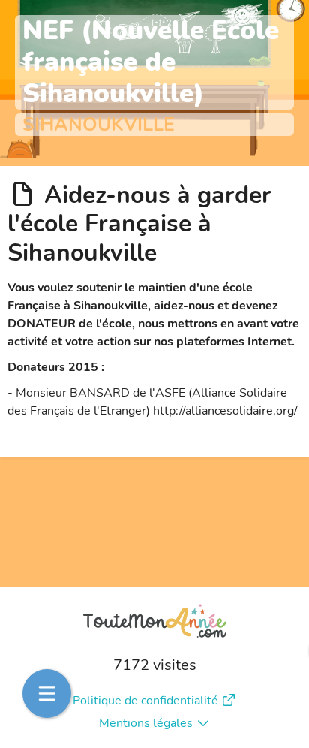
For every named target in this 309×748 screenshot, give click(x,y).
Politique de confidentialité (145, 700)
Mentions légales (146, 723)
